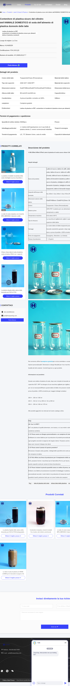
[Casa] (7, 4)
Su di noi (37, 5)
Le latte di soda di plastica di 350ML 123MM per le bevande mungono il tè (13, 572)
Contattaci (48, 5)
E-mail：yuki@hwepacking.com (12, 653)
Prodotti (28, 5)
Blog (65, 5)
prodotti (9, 12)
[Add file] (34, 683)
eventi (58, 5)
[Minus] (65, 643)
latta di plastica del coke (41, 483)
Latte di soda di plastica (20, 12)
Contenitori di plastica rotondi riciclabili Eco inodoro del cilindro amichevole (41, 531)
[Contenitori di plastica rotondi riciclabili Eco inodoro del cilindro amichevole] (41, 514)
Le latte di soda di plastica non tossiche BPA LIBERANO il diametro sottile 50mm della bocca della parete (12, 216)
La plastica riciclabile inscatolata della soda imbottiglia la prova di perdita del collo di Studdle (12, 178)
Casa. (19, 5)
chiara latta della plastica (59, 483)
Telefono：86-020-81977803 (11, 649)
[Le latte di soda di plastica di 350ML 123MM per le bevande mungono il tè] (13, 556)
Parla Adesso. (12, 65)
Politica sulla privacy (8, 680)
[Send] (65, 683)
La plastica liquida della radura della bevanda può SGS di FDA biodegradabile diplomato (11, 292)
